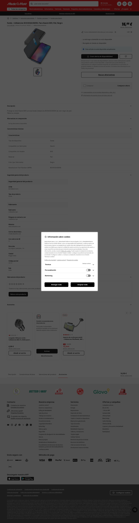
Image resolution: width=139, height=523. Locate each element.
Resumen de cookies (72, 260)
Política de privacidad (50, 260)
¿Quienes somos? (61, 260)
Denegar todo (56, 285)
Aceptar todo (83, 285)
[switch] (88, 270)
